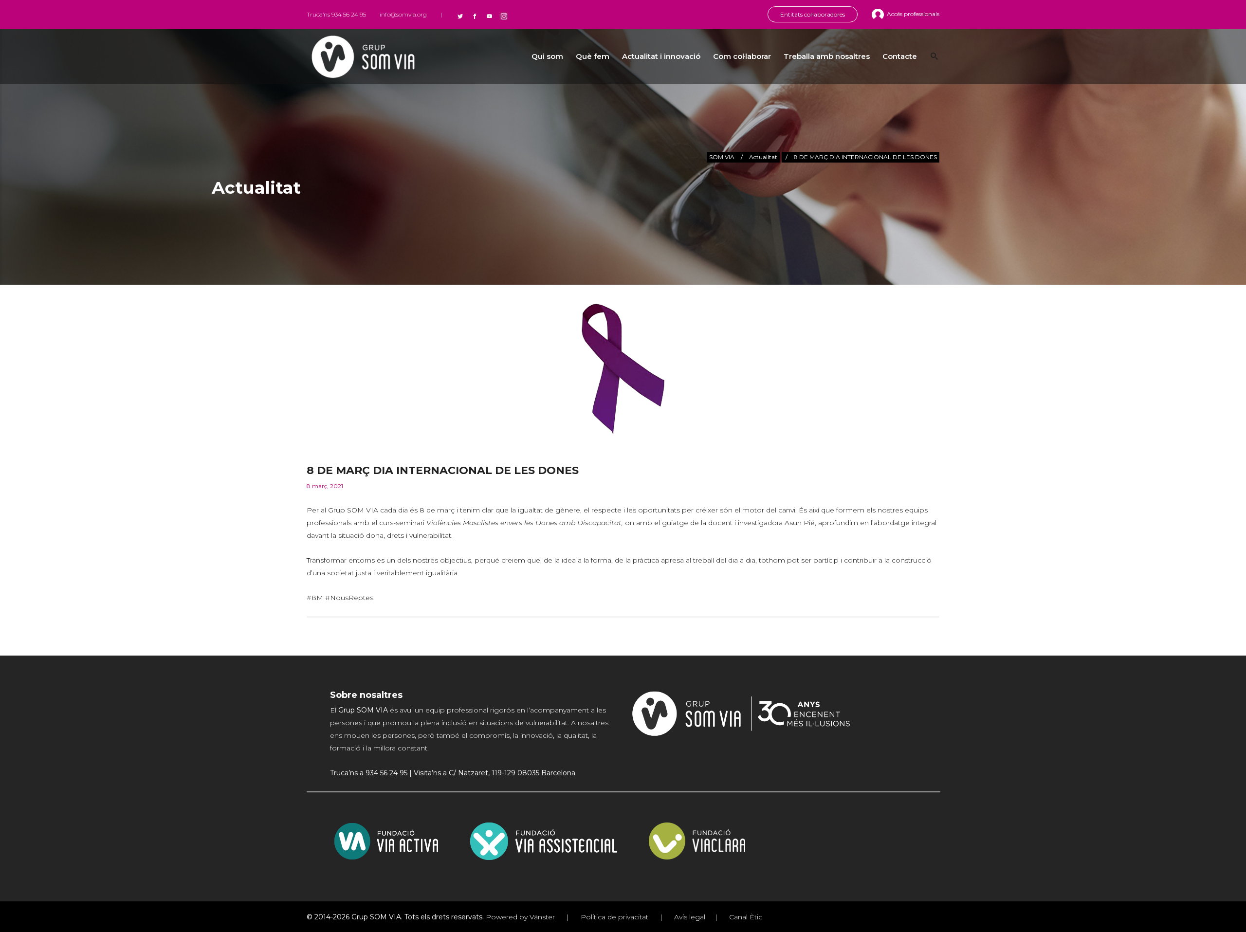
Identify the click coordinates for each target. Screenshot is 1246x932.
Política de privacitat (614, 917)
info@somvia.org (403, 14)
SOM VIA (721, 157)
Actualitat (763, 157)
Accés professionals (913, 14)
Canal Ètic (744, 917)
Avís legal (688, 917)
